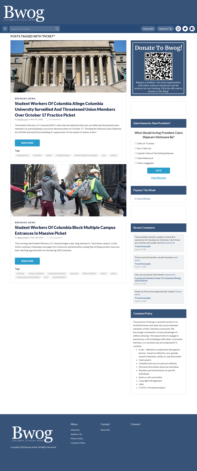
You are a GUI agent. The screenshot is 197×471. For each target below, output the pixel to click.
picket (48, 155)
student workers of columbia (86, 155)
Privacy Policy (77, 438)
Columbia (37, 155)
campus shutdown (36, 273)
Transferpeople (143, 246)
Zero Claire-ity (144, 148)
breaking (20, 273)
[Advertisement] (158, 108)
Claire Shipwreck (145, 158)
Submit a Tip (165, 28)
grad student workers (57, 273)
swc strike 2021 (59, 277)
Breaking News (25, 98)
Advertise (75, 430)
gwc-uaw (74, 273)
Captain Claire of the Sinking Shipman (155, 153)
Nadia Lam (23, 119)
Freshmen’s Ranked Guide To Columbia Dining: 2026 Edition (158, 279)
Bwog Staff (23, 237)
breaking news (22, 155)
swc (103, 155)
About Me (105, 430)
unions (113, 155)
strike (113, 273)
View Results (158, 177)
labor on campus (89, 273)
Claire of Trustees (145, 143)
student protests (63, 155)
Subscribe (148, 28)
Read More (27, 143)
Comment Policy (78, 443)
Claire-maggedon (145, 163)
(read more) (170, 242)
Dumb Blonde (143, 198)
